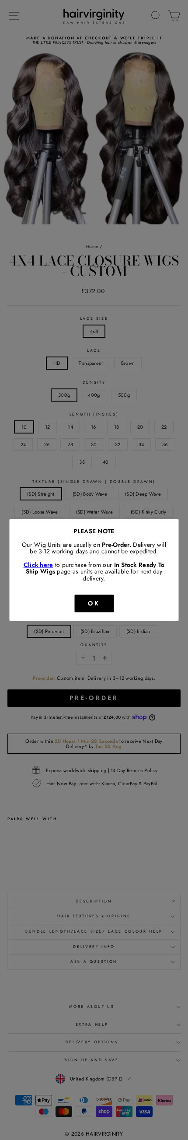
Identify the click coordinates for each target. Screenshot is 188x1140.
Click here (38, 564)
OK (94, 603)
